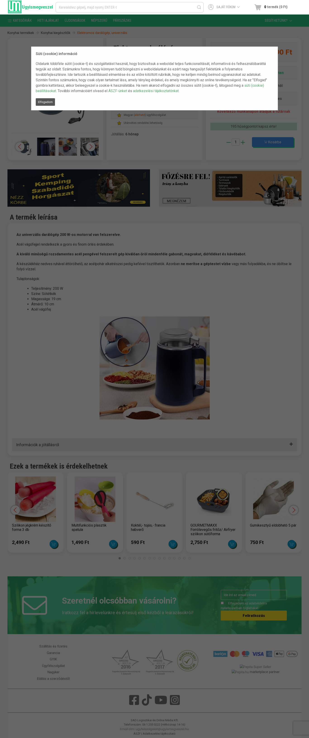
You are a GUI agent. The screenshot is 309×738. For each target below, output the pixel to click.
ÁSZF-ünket (117, 91)
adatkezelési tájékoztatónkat (156, 91)
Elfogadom (45, 102)
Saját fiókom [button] (225, 7)
